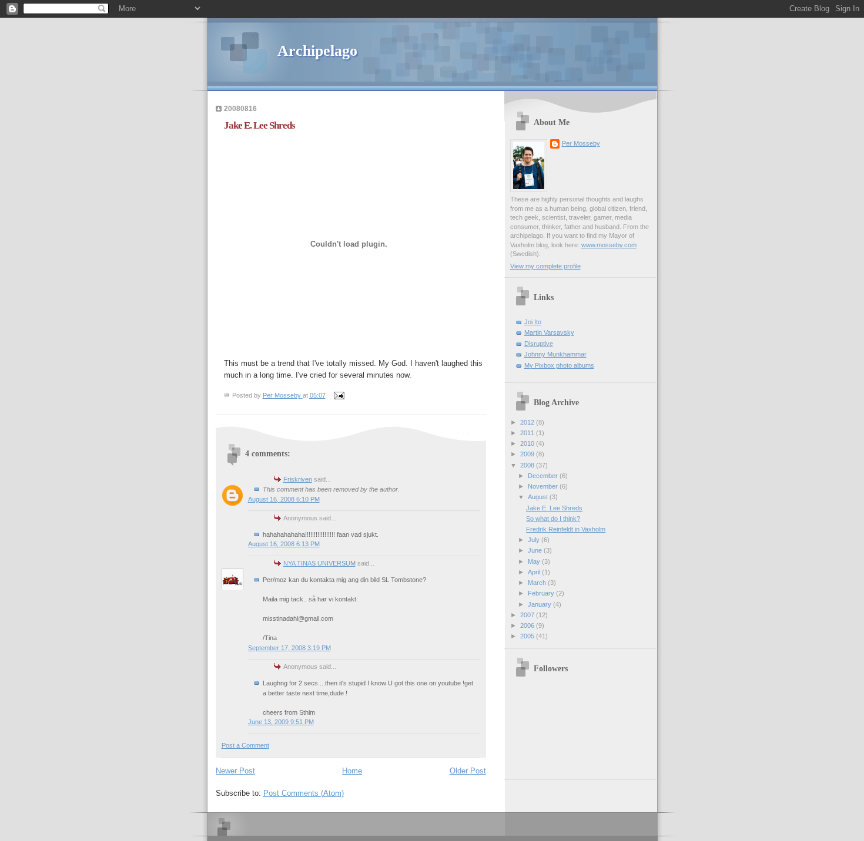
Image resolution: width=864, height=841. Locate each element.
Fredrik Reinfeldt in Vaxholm (565, 529)
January (540, 604)
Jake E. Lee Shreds (554, 508)
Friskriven (297, 479)
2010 (528, 443)
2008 (528, 465)
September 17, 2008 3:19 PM (289, 647)
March (538, 582)
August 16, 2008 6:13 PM (284, 543)
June (536, 550)
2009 (528, 453)
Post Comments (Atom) (303, 793)
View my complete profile (545, 266)
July (534, 539)
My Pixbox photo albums (559, 365)
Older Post (468, 770)
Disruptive (538, 343)
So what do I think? (553, 518)
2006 (528, 625)
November (544, 486)
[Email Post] (338, 395)
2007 (528, 614)
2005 (528, 636)
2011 (528, 432)
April (535, 572)
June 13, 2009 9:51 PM (281, 721)
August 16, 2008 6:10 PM (284, 499)
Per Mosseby (581, 143)
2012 (528, 422)
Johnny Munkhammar (555, 354)
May (535, 561)
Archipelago (317, 50)
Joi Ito (532, 321)
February (542, 593)
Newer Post (235, 770)
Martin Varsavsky (549, 332)
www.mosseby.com (609, 244)
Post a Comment (245, 745)
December (544, 475)
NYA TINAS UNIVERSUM (319, 563)
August (539, 496)
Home (352, 770)
